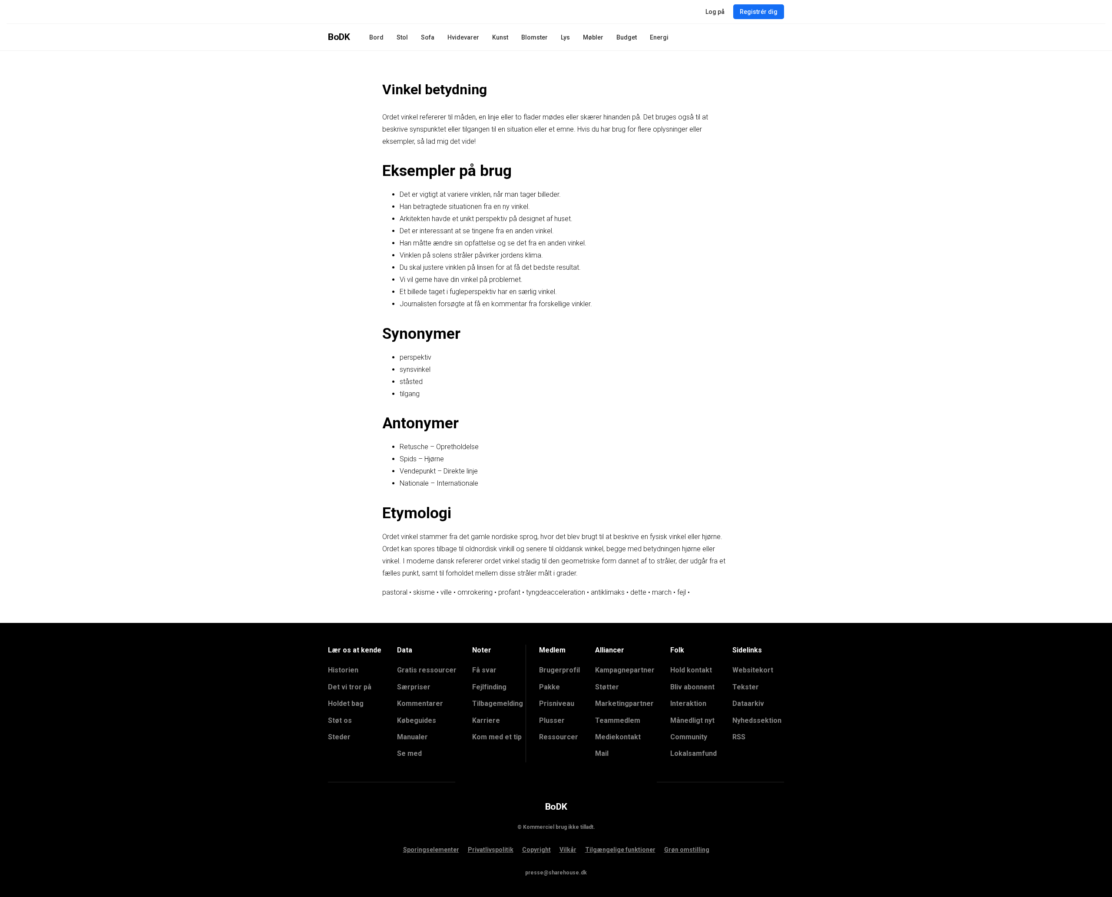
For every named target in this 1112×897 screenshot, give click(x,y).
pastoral (394, 592)
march (662, 592)
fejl (681, 592)
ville (446, 592)
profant (509, 592)
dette (638, 592)
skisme (424, 592)
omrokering (475, 592)
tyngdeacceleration (555, 592)
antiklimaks (608, 592)
